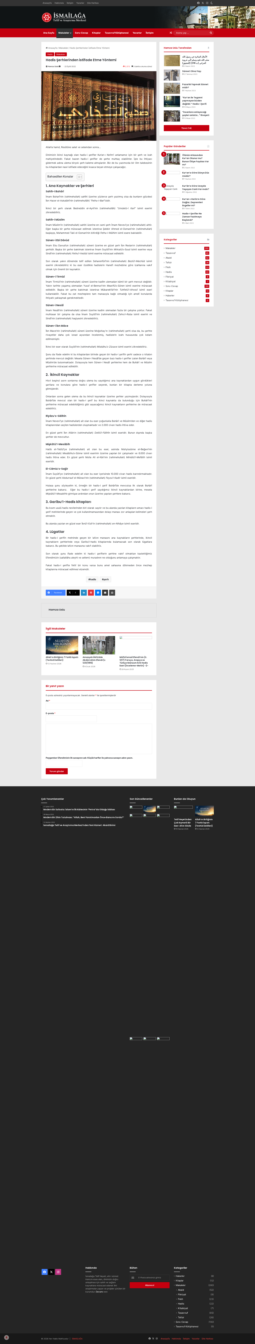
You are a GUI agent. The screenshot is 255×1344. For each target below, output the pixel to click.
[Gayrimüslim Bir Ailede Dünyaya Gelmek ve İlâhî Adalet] (149, 817)
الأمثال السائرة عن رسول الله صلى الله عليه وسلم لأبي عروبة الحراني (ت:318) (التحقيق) (195, 60)
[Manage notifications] (6, 1337)
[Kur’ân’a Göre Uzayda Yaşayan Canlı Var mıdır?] (172, 189)
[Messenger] (98, 593)
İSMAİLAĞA (77, 1338)
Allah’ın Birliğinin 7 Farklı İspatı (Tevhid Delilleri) (62, 658)
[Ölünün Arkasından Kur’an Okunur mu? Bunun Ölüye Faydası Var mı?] (172, 159)
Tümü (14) (186, 128)
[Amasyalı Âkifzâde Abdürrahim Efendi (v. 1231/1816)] (99, 645)
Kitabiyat (171, 281)
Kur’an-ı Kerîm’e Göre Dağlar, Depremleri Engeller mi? (193, 202)
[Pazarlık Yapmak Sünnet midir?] (172, 88)
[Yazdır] (112, 593)
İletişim (70, 3)
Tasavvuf (171, 253)
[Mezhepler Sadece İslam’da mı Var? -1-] (163, 925)
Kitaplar (96, 32)
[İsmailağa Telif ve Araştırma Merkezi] (65, 17)
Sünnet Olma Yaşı (191, 71)
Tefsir (169, 262)
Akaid (169, 257)
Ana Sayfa (48, 32)
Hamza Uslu (53, 66)
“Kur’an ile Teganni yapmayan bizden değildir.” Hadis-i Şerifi (194, 100)
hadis (93, 579)
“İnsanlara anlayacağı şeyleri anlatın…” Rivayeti (195, 114)
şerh (106, 579)
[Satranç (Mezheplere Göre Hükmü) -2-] (163, 809)
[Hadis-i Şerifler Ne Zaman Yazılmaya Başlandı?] (172, 217)
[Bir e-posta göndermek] (60, 66)
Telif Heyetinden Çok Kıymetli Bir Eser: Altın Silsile (183, 822)
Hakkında (59, 3)
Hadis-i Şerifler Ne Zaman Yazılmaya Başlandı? (192, 216)
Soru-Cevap (81, 32)
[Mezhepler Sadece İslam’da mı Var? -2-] (136, 1148)
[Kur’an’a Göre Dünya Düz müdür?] (172, 176)
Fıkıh (168, 267)
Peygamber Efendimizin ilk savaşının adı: (89, 758)
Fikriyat (170, 276)
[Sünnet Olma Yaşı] (172, 75)
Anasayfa (47, 3)
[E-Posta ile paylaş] (105, 593)
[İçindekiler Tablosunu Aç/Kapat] (78, 176)
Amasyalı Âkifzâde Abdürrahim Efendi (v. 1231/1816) (94, 660)
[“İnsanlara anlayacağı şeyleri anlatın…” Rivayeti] (172, 116)
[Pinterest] (91, 593)
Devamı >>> (102, 1291)
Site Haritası (93, 3)
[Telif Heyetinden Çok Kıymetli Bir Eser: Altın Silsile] (136, 809)
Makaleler (63, 32)
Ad (48, 700)
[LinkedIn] (84, 593)
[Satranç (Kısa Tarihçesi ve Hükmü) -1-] (136, 817)
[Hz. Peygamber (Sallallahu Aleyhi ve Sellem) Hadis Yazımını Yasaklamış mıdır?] (163, 1040)
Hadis (50, 54)
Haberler (170, 295)
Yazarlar (80, 3)
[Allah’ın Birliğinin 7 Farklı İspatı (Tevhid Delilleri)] (62, 645)
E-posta (50, 713)
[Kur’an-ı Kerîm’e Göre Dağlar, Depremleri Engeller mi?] (172, 203)
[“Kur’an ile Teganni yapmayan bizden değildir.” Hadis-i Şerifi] (172, 101)
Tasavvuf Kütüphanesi (117, 32)
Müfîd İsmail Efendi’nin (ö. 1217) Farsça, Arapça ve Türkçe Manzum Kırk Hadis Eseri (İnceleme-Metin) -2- (134, 661)
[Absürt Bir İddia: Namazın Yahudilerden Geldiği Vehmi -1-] (149, 1148)
